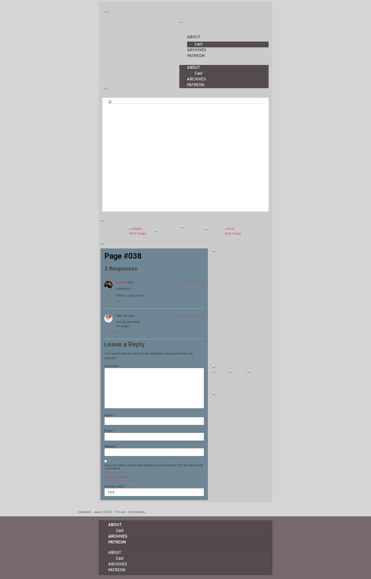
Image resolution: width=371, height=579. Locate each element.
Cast (199, 44)
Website (110, 446)
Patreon (196, 56)
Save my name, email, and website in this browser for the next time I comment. (153, 467)
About (194, 37)
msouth (121, 282)
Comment (112, 365)
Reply (119, 301)
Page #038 (123, 256)
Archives (196, 50)
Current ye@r (115, 486)
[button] (224, 61)
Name (109, 415)
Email (109, 430)
